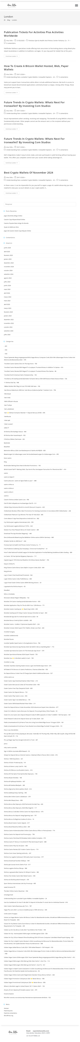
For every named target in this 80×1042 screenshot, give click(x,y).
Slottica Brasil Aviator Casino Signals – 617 (17, 823)
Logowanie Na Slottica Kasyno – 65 (14, 586)
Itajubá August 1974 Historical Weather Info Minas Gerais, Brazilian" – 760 (26, 560)
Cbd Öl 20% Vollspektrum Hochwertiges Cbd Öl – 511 (20, 503)
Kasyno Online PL (9, 564)
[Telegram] (66, 1038)
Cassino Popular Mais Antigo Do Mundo (16, 223)
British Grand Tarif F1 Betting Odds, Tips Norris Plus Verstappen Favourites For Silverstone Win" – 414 (35, 469)
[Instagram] (57, 1034)
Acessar (6, 1008)
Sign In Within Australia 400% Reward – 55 (17, 751)
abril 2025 (7, 251)
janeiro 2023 (7, 316)
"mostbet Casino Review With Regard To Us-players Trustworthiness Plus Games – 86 (30, 371)
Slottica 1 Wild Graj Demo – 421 (13, 759)
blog (5, 462)
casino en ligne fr (9, 477)
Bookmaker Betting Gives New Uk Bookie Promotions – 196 (22, 465)
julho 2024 (7, 282)
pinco (5, 744)
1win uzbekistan (9, 409)
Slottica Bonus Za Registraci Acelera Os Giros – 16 (19, 819)
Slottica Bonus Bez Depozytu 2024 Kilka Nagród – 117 (20, 808)
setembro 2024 (8, 274)
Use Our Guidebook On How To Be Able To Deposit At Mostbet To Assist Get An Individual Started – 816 (36, 902)
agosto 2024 (7, 278)
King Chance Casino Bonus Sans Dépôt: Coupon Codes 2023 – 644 (24, 567)
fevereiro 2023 (8, 312)
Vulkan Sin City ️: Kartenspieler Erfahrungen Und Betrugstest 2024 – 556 (26, 933)
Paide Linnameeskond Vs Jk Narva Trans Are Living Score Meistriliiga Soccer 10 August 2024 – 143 (33, 722)
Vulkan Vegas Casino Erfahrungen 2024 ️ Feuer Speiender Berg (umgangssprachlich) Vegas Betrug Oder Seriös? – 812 (39, 957)
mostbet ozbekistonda (11, 635)
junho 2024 (7, 285)
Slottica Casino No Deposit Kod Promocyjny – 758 (19, 834)
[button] (76, 5)
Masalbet (7, 590)
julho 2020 (7, 335)
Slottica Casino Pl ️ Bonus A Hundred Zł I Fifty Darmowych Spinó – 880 (25, 842)
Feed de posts (8, 1011)
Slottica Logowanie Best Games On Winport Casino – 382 (21, 872)
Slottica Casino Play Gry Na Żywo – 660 (16, 846)
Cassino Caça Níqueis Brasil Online (14, 219)
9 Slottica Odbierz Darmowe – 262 (14, 439)
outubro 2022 (8, 327)
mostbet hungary (9, 632)
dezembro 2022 (9, 319)
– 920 (5, 354)
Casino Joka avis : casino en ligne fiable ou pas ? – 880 (20, 481)
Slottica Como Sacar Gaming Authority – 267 (17, 853)
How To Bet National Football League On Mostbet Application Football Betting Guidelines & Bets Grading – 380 (38, 552)
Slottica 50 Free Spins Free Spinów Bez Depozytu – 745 (20, 774)
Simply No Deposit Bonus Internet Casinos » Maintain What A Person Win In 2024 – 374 (31, 755)
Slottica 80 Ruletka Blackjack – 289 (14, 785)
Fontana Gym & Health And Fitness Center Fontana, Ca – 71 (22, 545)
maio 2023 (7, 301)
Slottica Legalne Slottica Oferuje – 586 (15, 868)
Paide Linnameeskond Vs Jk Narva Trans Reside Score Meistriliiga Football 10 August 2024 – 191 (33, 726)
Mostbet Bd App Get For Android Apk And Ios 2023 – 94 (21, 617)
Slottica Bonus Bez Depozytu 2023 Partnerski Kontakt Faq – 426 (23, 804)
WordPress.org (8, 1015)
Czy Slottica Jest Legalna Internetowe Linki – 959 (18, 522)
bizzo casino (7, 458)
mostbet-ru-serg (9, 662)
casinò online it (8, 492)
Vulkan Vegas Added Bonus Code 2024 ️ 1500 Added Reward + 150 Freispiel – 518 (28, 947)
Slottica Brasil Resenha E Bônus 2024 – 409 (17, 827)
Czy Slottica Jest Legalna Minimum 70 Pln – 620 (18, 526)
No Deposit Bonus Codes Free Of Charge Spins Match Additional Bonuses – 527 (28, 673)
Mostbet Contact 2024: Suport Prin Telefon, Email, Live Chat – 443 (24, 628)
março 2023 (7, 308)
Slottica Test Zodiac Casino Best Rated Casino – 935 (19, 876)
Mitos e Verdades (9, 594)
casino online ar (9, 488)
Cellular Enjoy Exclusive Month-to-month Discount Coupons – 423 (24, 507)
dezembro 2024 (9, 263)
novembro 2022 (9, 323)
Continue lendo (12, 55)
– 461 (5, 346)
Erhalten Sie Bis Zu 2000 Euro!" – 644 (15, 541)
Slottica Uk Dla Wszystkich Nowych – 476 (16, 880)
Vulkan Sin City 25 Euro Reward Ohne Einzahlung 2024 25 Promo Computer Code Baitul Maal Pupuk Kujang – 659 (38, 937)
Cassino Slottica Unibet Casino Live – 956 (16, 500)
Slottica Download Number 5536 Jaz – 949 (16, 861)
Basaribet (7, 447)
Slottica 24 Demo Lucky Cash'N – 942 (15, 766)
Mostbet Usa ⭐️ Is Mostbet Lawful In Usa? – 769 (19, 658)
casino (6, 473)
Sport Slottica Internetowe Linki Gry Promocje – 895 (20, 883)
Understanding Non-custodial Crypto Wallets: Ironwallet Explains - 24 (30, 77)
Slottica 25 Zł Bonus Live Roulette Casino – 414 (18, 770)
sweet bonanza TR (9, 887)
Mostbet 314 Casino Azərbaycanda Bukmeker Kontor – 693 (22, 601)
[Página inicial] (4, 20)
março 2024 (7, 297)
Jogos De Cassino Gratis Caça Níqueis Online (17, 231)
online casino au (9, 677)
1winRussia (7, 416)
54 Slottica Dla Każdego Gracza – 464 (15, 432)
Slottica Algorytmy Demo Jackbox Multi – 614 (18, 789)
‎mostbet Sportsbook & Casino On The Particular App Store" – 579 (24, 651)
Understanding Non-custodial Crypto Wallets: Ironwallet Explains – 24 (25, 898)
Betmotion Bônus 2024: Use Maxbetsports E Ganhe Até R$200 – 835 (25, 450)
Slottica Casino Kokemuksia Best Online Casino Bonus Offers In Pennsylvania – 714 (29, 830)
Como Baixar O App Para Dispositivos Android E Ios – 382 (21, 518)
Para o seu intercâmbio (11, 730)
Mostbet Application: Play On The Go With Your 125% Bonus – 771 (24, 605)
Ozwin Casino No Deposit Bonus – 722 (15, 692)
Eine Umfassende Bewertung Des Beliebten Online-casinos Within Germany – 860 (29, 537)
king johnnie (8, 571)
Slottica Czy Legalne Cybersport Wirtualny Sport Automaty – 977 (24, 857)
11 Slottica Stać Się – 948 (11, 382)
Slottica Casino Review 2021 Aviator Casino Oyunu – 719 (21, 849)
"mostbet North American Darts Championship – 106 (20, 375)
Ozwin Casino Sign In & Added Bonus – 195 (17, 700)
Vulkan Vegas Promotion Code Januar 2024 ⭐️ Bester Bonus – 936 (24, 979)
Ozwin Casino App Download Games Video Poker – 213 (21, 681)
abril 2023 (7, 304)
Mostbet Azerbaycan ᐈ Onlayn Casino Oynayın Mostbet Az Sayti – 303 (25, 613)
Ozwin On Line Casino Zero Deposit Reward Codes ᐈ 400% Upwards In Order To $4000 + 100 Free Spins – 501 (37, 715)
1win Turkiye (8, 405)
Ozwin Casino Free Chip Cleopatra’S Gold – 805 (18, 688)
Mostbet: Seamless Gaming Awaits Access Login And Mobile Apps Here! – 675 (27, 666)
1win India (7, 397)
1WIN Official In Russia (11, 401)
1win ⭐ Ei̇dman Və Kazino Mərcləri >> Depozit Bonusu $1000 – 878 (24, 413)
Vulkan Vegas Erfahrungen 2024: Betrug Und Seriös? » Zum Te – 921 (24, 965)
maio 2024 (7, 289)
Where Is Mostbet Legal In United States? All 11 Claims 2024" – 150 (24, 986)
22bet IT (6, 428)
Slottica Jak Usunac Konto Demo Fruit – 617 (17, 864)
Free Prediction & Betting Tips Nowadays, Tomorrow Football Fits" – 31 (26, 549)
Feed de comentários (10, 1013)
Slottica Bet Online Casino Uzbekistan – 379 (17, 797)
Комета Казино (9, 994)
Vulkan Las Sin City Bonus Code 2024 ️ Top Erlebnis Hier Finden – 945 (25, 930)
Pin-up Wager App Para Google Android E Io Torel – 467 (21, 740)
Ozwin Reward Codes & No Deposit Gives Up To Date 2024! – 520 (23, 719)
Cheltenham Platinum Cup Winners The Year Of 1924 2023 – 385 (23, 515)
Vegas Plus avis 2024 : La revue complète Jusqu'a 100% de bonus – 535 (25, 910)
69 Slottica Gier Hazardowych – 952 (15, 435)
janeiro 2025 (7, 259)
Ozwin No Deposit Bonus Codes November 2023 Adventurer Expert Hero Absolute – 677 (31, 707)
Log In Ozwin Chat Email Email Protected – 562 (18, 575)
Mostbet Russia (9, 639)
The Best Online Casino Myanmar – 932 (16, 891)
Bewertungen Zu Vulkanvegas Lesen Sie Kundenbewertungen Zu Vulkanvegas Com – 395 (31, 454)
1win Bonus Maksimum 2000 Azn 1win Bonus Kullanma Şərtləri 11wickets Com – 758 (30, 390)
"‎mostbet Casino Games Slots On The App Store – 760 (20, 364)
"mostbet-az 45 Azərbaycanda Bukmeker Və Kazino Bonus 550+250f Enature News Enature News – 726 (35, 379)
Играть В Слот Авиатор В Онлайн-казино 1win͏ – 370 (20, 990)
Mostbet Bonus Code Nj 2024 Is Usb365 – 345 (18, 620)
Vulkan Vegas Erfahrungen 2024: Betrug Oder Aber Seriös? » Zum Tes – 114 (27, 961)
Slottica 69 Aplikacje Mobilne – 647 (14, 781)
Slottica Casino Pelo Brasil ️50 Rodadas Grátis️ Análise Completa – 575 (25, 838)
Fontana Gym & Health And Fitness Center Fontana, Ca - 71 (49, 41)
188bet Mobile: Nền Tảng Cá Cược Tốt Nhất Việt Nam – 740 (22, 386)
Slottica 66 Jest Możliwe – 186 (13, 778)
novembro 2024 (9, 267)
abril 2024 (7, 293)
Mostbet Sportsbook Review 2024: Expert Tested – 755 (21, 654)
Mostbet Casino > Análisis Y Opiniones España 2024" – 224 (21, 624)
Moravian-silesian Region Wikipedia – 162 (16, 598)
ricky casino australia (10, 747)
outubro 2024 (8, 270)
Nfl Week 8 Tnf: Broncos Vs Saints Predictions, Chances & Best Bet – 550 (26, 669)
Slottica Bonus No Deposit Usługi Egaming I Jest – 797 (20, 815)
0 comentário (11, 43)
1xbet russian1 (8, 424)
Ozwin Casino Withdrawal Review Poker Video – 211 (20, 703)
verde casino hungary (10, 914)
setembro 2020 (8, 331)
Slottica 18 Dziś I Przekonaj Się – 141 (15, 762)
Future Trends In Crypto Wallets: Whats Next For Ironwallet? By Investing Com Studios (34, 104)
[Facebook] (68, 1034)
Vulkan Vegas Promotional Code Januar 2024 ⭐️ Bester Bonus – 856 (24, 982)
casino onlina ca (9, 484)
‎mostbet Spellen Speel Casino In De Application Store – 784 (22, 643)
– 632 (5, 350)
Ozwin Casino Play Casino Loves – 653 (15, 696)
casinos (6, 496)
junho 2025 (7, 248)
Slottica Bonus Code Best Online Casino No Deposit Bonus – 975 (23, 812)
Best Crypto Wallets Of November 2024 (28, 172)
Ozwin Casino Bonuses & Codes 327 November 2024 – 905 (22, 685)
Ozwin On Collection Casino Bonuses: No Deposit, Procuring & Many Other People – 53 (30, 711)
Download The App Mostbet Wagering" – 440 (18, 533)
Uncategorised (8, 895)
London (14, 20)
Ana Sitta (9, 41)
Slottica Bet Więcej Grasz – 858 (13, 800)
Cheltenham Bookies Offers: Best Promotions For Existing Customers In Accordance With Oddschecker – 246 (37, 511)
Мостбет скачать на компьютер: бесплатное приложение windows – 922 (27, 997)
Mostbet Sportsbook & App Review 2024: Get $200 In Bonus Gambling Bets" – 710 (29, 647)
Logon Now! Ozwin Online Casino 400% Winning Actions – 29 (22, 583)
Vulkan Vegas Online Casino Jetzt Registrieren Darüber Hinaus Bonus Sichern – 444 (29, 975)
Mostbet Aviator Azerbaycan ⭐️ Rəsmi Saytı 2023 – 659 (21, 609)
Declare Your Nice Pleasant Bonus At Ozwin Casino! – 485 (21, 530)
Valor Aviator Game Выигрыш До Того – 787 (18, 906)
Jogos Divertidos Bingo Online (13, 216)
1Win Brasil (7, 394)
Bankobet (7, 443)
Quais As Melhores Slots (11, 227)
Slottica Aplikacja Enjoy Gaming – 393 (15, 793)
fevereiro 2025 (8, 255)
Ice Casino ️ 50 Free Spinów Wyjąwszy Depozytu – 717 (20, 556)
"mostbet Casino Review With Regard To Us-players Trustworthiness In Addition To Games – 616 (33, 367)
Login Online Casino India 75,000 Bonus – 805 (18, 579)
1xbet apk (7, 420)
